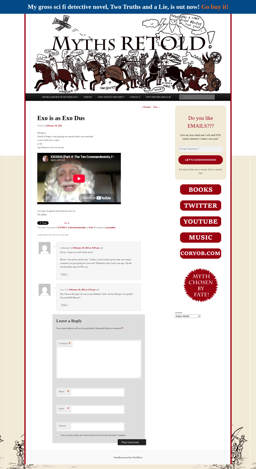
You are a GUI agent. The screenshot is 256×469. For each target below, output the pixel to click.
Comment (65, 343)
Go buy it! (214, 6)
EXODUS (62, 227)
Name (64, 391)
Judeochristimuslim (77, 227)
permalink (110, 227)
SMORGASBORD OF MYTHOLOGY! (60, 97)
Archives (179, 312)
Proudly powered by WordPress (128, 457)
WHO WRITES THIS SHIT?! (111, 97)
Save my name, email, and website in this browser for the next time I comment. (93, 435)
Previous (146, 107)
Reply (64, 274)
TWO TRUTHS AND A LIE (158, 97)
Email (64, 408)
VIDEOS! (87, 97)
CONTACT (135, 97)
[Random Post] (200, 304)
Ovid (91, 227)
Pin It (66, 223)
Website (62, 425)
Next (156, 107)
